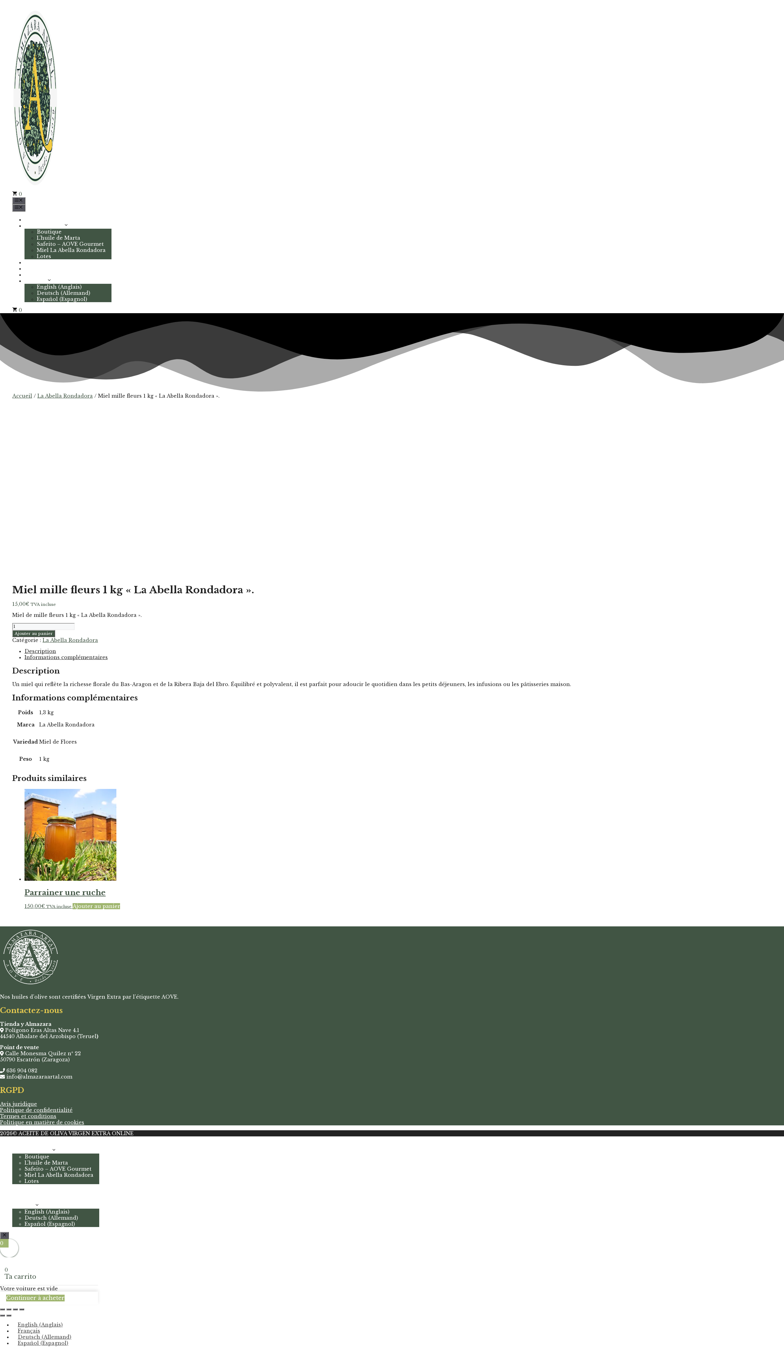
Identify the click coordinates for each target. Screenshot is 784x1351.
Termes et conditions (28, 1116)
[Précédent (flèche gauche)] (2, 1315)
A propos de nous (47, 262)
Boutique (49, 232)
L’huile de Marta (58, 238)
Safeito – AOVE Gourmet (70, 244)
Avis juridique (18, 1104)
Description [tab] (40, 651)
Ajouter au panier (34, 633)
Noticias (35, 268)
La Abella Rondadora (65, 396)
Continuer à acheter (35, 1298)
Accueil (34, 219)
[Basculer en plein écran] (8, 1309)
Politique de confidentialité (36, 1110)
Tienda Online (44, 226)
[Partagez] (15, 1309)
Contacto (36, 275)
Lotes (44, 256)
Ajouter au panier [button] (96, 906)
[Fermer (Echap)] (21, 1309)
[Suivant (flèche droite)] (8, 1315)
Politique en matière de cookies (42, 1122)
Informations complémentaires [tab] (66, 657)
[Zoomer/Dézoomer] (2, 1309)
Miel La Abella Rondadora (71, 250)
